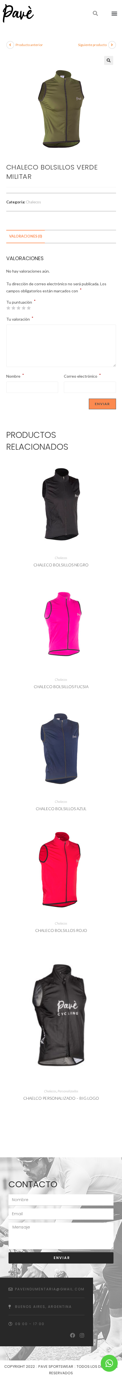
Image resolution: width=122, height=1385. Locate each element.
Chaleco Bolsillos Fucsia (61, 686)
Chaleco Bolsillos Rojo (61, 930)
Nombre (15, 376)
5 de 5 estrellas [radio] (29, 308)
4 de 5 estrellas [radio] (24, 308)
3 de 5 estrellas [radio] (18, 308)
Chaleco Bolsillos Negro (61, 564)
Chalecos (33, 202)
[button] (114, 13)
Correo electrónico (82, 376)
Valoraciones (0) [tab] (25, 236)
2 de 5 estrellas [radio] (13, 308)
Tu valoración (19, 318)
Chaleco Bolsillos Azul (61, 808)
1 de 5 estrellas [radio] (8, 308)
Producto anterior (29, 45)
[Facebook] (72, 1335)
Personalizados (68, 1091)
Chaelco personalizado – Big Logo (61, 1098)
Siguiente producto (92, 45)
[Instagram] (82, 1335)
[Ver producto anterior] (10, 45)
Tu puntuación (21, 302)
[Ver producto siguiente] (112, 45)
